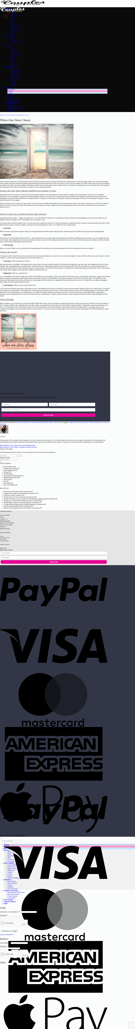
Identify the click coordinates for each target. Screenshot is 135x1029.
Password (4, 915)
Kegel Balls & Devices (14, 26)
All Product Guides (13, 99)
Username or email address (9, 912)
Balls (12, 28)
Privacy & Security (6, 525)
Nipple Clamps (15, 73)
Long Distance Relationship (9, 115)
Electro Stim (14, 71)
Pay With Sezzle (4, 541)
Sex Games (10, 94)
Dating (1, 115)
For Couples (11, 89)
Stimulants (10, 56)
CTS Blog (10, 104)
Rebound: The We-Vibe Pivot (13, 491)
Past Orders (3, 539)
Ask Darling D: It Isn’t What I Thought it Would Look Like (18, 447)
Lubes (6, 45)
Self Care (106, 422)
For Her (9, 91)
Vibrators (10, 10)
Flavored (13, 49)
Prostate (13, 43)
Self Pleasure (15, 41)
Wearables (10, 79)
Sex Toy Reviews (9, 485)
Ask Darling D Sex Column (16, 892)
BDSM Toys (10, 68)
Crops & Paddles (16, 69)
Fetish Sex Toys (9, 66)
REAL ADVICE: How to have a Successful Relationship (17, 445)
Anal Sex (10, 98)
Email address (5, 943)
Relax (13, 63)
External (13, 16)
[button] (5, 16)
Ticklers (13, 76)
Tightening (14, 61)
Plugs (12, 34)
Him (5, 848)
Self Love (27, 115)
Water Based (15, 54)
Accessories (14, 86)
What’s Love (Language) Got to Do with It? (18, 508)
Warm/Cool (14, 64)
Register (3, 962)
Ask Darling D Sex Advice (15, 108)
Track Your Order (5, 537)
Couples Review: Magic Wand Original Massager (20, 504)
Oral (12, 59)
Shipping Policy (5, 521)
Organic (13, 51)
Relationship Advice (20, 115)
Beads (13, 33)
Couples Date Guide (10, 468)
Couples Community (11, 103)
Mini (12, 20)
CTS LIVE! (10, 111)
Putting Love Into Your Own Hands (15, 497)
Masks (13, 84)
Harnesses (14, 25)
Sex (5, 481)
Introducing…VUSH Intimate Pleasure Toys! (18, 501)
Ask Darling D (8, 467)
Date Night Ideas (9, 470)
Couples (13, 13)
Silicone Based (15, 53)
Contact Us (3, 519)
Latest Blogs (11, 898)
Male (8, 38)
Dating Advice (83, 422)
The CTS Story (8, 900)
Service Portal (4, 515)
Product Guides (12, 896)
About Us (3, 527)
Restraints (14, 74)
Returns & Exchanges (7, 523)
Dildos (9, 21)
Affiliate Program (5, 544)
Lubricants (10, 46)
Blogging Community (13, 109)
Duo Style (14, 15)
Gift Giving (7, 474)
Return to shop (8, 36)
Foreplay (10, 96)
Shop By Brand (12, 101)
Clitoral (13, 58)
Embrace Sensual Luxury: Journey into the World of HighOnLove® (25, 499)
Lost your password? (6, 934)
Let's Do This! (48, 415)
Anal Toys (10, 31)
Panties (13, 81)
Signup (20, 455)
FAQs (1, 517)
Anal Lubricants (12, 889)
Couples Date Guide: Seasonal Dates (16, 493)
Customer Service (10, 902)
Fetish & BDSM (9, 863)
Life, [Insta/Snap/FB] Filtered (13, 506)
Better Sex (7, 88)
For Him (9, 93)
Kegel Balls (11, 856)
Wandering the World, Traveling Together (17, 502)
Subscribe (54, 562)
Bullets (13, 11)
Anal (12, 48)
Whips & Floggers (16, 78)
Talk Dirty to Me (9, 495)
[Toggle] (15, 863)
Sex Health (7, 483)
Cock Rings (14, 39)
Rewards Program (12, 106)
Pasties (13, 83)
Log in (14, 931)
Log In (1, 536)
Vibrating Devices (16, 30)
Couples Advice (73, 422)
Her (5, 847)
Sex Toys (7, 8)
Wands (13, 18)
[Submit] (4, 843)
